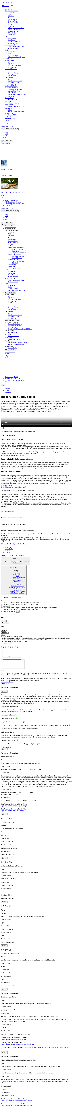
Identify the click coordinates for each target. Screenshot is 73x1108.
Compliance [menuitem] (8, 108)
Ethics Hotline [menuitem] (9, 549)
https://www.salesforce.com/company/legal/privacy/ (16, 1100)
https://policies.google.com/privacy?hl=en (13, 1039)
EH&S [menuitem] (10, 110)
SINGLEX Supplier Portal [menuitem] (17, 593)
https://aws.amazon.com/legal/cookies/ (12, 810)
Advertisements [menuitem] (13, 55)
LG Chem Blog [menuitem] (17, 580)
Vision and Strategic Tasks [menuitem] (16, 46)
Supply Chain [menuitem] (9, 104)
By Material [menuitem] (11, 64)
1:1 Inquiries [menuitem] (8, 552)
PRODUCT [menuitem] (8, 58)
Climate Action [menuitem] (12, 99)
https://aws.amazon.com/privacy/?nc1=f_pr (14, 806)
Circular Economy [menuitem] (13, 103)
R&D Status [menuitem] (12, 38)
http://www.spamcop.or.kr (23, 641)
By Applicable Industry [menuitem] (15, 65)
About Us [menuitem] (11, 12)
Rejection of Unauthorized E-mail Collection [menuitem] (17, 561)
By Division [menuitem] (12, 67)
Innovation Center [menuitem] (17, 583)
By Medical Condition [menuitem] (15, 81)
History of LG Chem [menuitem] (7, 126)
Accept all (4, 611)
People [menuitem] (7, 120)
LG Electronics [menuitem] (17, 574)
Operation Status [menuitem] (13, 48)
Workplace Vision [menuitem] (10, 118)
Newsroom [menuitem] (11, 52)
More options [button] (11, 611)
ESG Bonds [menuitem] (12, 93)
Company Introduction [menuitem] (11, 11)
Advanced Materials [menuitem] (11, 69)
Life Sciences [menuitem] (9, 77)
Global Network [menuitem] (13, 23)
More (2, 195)
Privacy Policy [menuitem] (9, 547)
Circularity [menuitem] (8, 101)
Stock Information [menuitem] (13, 31)
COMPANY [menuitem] (8, 9)
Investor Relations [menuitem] (10, 26)
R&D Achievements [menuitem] (14, 41)
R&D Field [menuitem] (11, 40)
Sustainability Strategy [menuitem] (11, 87)
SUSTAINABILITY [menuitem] (11, 86)
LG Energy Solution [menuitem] (17, 581)
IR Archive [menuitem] (11, 34)
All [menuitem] (9, 62)
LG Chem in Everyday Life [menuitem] (16, 57)
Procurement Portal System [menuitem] (17, 591)
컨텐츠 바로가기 (10, 2)
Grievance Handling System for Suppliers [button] (13, 544)
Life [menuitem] (6, 122)
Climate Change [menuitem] (9, 98)
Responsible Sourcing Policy (13, 455)
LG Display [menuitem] (17, 573)
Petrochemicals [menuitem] (9, 60)
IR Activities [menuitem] (12, 33)
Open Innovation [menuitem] (13, 43)
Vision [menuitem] (10, 14)
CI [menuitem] (9, 17)
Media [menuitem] (6, 50)
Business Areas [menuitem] (12, 21)
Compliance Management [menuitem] (16, 111)
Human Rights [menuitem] (9, 113)
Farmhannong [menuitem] (17, 584)
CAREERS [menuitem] (8, 116)
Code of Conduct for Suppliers (13, 487)
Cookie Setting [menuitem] (17, 563)
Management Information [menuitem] (16, 28)
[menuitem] (5, 6)
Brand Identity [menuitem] (12, 19)
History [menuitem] (10, 24)
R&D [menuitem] (6, 36)
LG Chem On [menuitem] (17, 590)
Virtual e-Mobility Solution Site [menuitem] (17, 587)
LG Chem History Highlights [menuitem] (15, 555)
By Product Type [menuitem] (13, 82)
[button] (15, 715)
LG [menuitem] (17, 571)
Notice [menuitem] (10, 53)
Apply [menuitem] (6, 123)
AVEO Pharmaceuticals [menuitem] (17, 586)
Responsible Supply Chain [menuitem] (16, 106)
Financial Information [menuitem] (14, 29)
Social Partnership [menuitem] (10, 45)
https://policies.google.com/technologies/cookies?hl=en (17, 1044)
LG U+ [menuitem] (17, 576)
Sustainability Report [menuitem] (14, 91)
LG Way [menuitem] (11, 16)
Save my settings (6, 747)
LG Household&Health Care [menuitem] (17, 577)
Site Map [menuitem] (7, 550)
